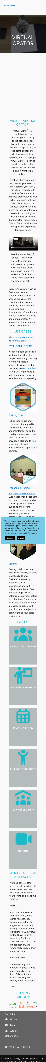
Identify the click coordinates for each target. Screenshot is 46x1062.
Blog (12, 1025)
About (13, 1031)
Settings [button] (10, 538)
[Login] (45, 11)
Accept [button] (21, 538)
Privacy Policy (14, 1059)
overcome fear (28, 368)
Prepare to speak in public (22, 493)
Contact (14, 1019)
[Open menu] (38, 10)
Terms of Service (31, 1059)
